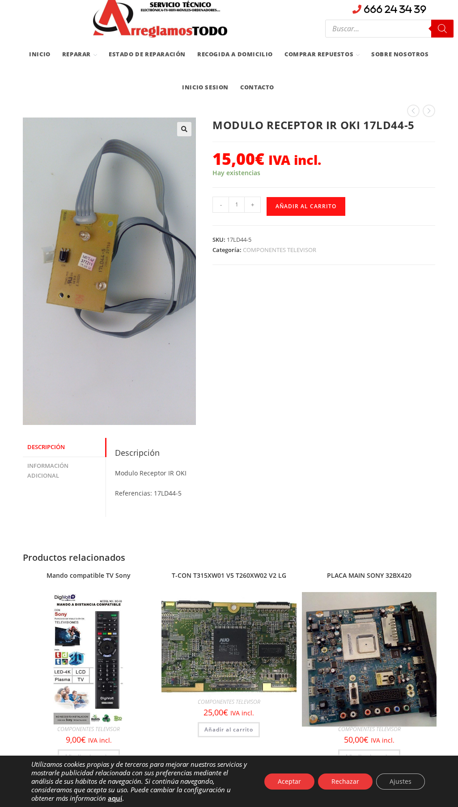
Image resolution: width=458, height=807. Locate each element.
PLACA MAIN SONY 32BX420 (369, 575)
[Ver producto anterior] (413, 111)
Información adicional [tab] (47, 471)
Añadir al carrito (306, 206)
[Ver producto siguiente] (429, 111)
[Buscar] (442, 29)
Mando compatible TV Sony (89, 575)
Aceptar (289, 781)
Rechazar (345, 781)
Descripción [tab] (46, 447)
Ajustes (400, 781)
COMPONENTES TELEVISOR (279, 250)
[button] (184, 129)
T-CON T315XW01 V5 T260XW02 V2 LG (229, 575)
